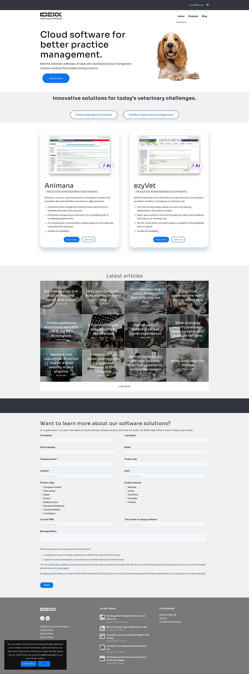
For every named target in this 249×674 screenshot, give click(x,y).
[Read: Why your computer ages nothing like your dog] (102, 628)
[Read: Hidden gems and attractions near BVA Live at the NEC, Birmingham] (102, 658)
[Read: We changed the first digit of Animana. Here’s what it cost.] (102, 617)
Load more (124, 386)
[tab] (93, 115)
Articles (163, 618)
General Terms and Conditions (54, 626)
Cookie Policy (46, 630)
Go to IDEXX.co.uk (196, 5)
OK (44, 664)
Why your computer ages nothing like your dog (126, 627)
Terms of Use (46, 637)
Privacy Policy (46, 633)
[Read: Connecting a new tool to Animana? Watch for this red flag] (102, 636)
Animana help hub (167, 614)
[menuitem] (196, 5)
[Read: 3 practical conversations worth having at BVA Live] (102, 647)
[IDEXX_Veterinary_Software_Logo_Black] (51, 16)
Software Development (170, 622)
